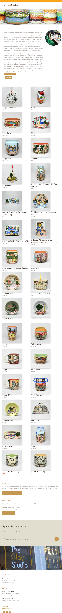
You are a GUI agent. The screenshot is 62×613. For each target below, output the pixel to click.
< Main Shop (9, 77)
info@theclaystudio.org (10, 588)
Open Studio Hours (7, 608)
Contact (4, 606)
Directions (5, 604)
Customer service (8, 512)
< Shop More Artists (10, 74)
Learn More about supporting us (12, 493)
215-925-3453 (7, 586)
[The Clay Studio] (9, 5)
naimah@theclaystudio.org (9, 509)
